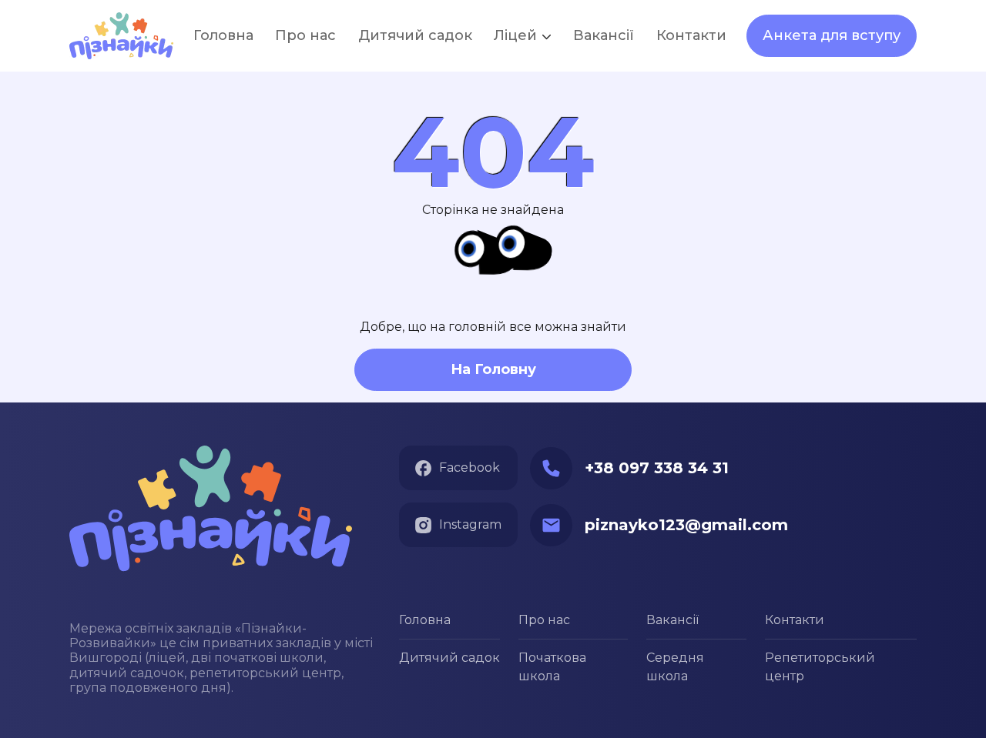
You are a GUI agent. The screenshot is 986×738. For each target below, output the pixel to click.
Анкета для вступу (831, 35)
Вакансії (603, 35)
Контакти (794, 620)
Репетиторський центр (820, 666)
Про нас (544, 620)
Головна (425, 620)
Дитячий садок (449, 657)
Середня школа (675, 666)
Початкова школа (552, 666)
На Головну (493, 369)
